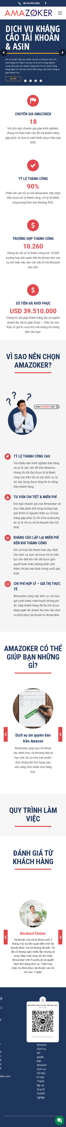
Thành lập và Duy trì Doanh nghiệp (41, 1089)
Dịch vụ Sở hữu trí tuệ (41, 1073)
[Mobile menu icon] (60, 13)
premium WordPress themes (45, 1119)
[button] (6, 734)
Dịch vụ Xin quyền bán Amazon (42, 1057)
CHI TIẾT (13, 78)
